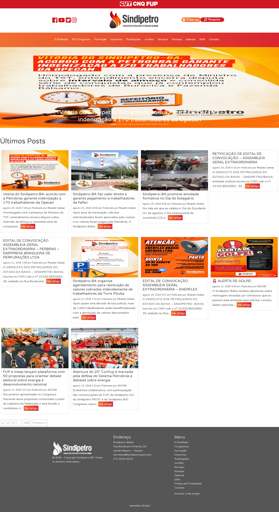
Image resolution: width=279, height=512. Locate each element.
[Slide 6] (148, 124)
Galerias (191, 39)
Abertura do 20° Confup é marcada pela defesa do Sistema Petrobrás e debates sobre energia (103, 376)
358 (26, 423)
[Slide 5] (142, 124)
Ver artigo (27, 226)
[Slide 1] (119, 124)
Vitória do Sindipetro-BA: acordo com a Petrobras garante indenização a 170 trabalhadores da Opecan (34, 198)
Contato (214, 39)
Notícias (177, 39)
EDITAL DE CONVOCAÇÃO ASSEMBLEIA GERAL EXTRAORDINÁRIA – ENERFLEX (170, 285)
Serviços (163, 39)
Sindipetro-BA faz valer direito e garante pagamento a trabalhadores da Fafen (104, 198)
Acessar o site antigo (187, 493)
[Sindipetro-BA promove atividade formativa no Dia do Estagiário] (174, 170)
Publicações (133, 39)
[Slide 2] (125, 124)
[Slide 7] (154, 124)
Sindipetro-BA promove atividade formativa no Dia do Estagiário (171, 196)
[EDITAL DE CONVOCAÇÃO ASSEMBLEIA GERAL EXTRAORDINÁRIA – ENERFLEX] (174, 257)
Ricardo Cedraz (56, 208)
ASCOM (261, 286)
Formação (100, 39)
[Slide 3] (130, 124)
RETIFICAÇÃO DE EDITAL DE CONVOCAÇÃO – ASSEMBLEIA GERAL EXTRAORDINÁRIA (238, 158)
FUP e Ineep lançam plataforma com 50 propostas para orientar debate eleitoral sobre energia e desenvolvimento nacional (34, 378)
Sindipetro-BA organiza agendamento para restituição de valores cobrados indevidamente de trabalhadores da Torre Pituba (103, 287)
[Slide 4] (136, 124)
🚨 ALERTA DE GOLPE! (231, 281)
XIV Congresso (81, 39)
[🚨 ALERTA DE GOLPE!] (244, 257)
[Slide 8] (159, 124)
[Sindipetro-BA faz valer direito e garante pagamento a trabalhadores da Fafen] (104, 170)
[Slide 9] (165, 124)
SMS (202, 39)
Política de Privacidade (188, 483)
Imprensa (116, 39)
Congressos (181, 446)
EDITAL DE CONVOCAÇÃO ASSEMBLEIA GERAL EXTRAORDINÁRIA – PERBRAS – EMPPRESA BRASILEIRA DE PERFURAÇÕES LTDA (31, 248)
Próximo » (40, 423)
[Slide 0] (113, 124)
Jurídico (149, 39)
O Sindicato (61, 39)
